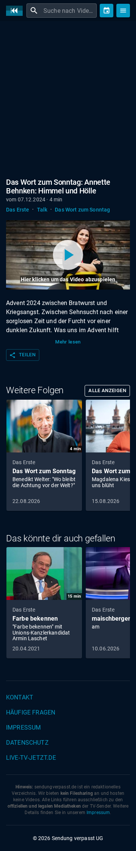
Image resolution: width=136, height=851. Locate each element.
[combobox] (69, 10)
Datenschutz (27, 742)
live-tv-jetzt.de (31, 757)
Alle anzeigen (107, 390)
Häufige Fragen (30, 712)
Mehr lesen (68, 342)
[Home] (16, 11)
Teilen (22, 355)
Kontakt (19, 697)
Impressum (23, 727)
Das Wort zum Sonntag (82, 210)
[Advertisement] (68, 98)
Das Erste (17, 210)
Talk (42, 210)
